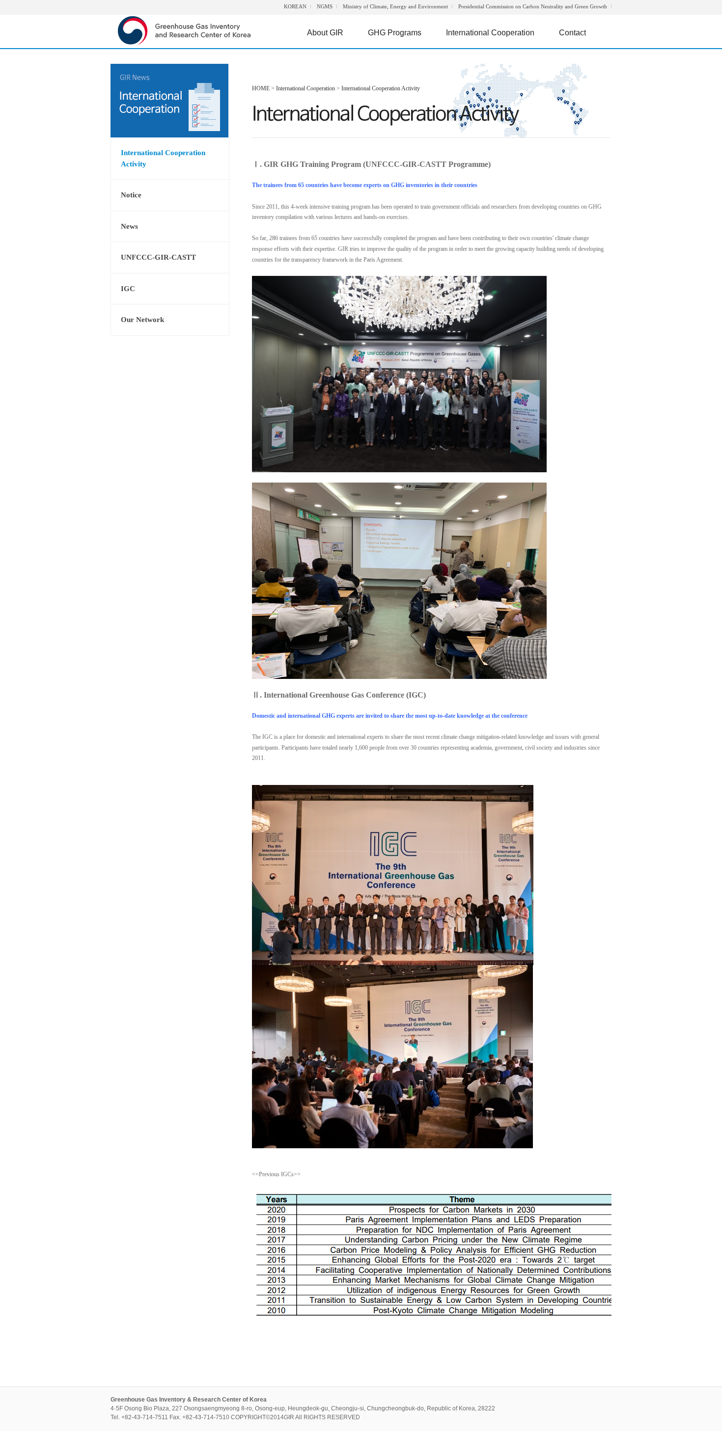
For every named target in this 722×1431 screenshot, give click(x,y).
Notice (131, 195)
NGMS (325, 6)
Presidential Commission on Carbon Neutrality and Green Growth (532, 6)
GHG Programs (394, 32)
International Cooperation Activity (163, 158)
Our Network (142, 320)
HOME (261, 88)
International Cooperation (490, 32)
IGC (128, 289)
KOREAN (295, 6)
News (129, 226)
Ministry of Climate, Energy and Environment (395, 6)
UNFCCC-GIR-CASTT (158, 257)
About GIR (325, 32)
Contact (572, 32)
